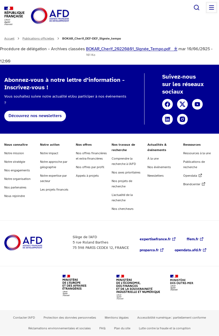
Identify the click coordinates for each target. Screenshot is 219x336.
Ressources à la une (197, 153)
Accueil (9, 38)
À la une (153, 158)
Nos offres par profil (90, 167)
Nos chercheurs (123, 209)
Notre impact (49, 153)
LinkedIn (167, 119)
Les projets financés (54, 189)
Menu (211, 7)
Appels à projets (87, 175)
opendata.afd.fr (188, 250)
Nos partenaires (15, 187)
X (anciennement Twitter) (182, 104)
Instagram (182, 119)
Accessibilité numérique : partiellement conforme (171, 317)
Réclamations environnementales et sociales (59, 328)
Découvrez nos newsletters (35, 116)
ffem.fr (192, 239)
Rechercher (196, 7)
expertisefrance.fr (155, 239)
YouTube (197, 104)
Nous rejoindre (14, 196)
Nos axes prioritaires (126, 172)
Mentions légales (117, 317)
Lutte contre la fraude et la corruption (165, 328)
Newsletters (155, 175)
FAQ (102, 328)
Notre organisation (17, 179)
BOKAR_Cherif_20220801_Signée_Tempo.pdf (128, 49)
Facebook (167, 104)
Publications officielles (38, 38)
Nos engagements (17, 170)
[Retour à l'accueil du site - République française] (62, 16)
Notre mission (14, 153)
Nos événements (159, 167)
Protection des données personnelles (70, 317)
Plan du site (122, 328)
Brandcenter (191, 184)
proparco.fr (149, 250)
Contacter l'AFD (24, 317)
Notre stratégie (14, 162)
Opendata (190, 175)
